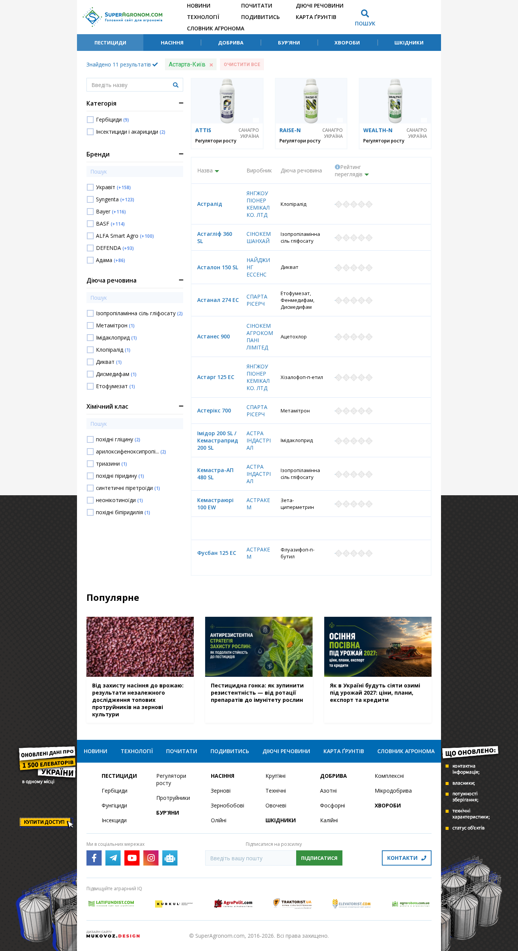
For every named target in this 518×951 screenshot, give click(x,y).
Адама (110, 260)
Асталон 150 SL (217, 267)
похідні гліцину (118, 439)
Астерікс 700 (214, 410)
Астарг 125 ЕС (215, 377)
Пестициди (110, 42)
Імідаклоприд (116, 337)
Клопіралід (113, 349)
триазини (111, 463)
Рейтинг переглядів (349, 170)
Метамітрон (115, 325)
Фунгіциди (114, 805)
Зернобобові (227, 805)
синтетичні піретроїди (128, 487)
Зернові (221, 790)
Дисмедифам (116, 374)
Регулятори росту (215, 140)
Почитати (256, 5)
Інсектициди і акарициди (130, 131)
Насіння (172, 42)
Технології (203, 17)
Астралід (209, 203)
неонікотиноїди (119, 500)
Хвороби (347, 42)
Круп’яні (275, 775)
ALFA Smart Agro (125, 235)
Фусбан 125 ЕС (216, 552)
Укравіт (113, 187)
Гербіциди (112, 119)
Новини (198, 5)
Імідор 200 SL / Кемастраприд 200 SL (217, 440)
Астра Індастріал (258, 440)
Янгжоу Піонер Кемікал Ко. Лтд (258, 204)
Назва (205, 170)
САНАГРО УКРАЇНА (249, 133)
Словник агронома (215, 28)
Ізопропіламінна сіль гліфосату (139, 313)
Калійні (329, 820)
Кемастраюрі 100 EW (215, 503)
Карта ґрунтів (316, 17)
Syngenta (115, 199)
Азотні (328, 790)
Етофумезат (115, 386)
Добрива (230, 42)
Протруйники (173, 797)
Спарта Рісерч (256, 300)
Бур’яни (289, 42)
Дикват (109, 361)
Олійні (218, 820)
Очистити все (242, 64)
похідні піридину (120, 475)
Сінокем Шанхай (258, 237)
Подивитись (260, 17)
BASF (110, 223)
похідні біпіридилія (123, 512)
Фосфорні (332, 805)
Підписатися (319, 858)
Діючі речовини (320, 5)
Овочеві (275, 805)
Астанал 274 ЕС (218, 299)
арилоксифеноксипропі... (131, 451)
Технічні (275, 790)
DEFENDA (115, 247)
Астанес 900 (213, 336)
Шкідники (409, 42)
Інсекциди (114, 820)
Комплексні (389, 775)
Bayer (111, 211)
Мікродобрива (393, 790)
